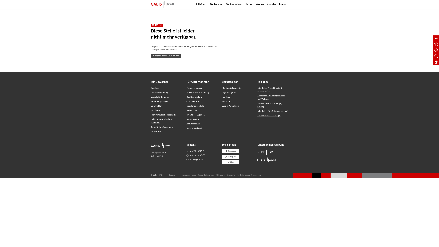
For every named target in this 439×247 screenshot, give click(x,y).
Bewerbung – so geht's (160, 102)
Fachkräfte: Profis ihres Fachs (163, 115)
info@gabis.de (196, 160)
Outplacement (192, 102)
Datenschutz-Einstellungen (250, 175)
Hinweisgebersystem (188, 175)
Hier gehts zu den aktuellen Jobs (166, 56)
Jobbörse (200, 4)
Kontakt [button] (282, 4)
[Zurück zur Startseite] (162, 4)
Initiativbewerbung (159, 93)
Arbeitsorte (156, 132)
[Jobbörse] (436, 38)
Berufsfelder (156, 106)
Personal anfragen (194, 88)
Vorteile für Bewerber (160, 97)
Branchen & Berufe (194, 128)
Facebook (232, 151)
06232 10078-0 (197, 151)
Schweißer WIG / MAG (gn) (269, 116)
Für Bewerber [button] (216, 4)
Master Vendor (192, 119)
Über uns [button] (260, 4)
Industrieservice (193, 124)
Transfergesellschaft (195, 106)
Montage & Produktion (232, 88)
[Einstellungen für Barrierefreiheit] (436, 62)
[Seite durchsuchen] (436, 56)
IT (223, 110)
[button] (436, 44)
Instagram (232, 157)
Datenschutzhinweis (206, 175)
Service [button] (249, 4)
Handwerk (226, 97)
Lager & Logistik (229, 93)
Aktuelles (271, 4)
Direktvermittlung (194, 97)
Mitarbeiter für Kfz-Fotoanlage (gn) (272, 111)
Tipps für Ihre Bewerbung (162, 127)
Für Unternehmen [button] (234, 4)
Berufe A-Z (155, 110)
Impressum (173, 175)
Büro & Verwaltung (230, 106)
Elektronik (226, 102)
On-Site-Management (195, 115)
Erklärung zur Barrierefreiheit (227, 175)
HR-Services (191, 110)
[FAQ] (436, 50)
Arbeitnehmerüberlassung (197, 93)
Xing (232, 162)
